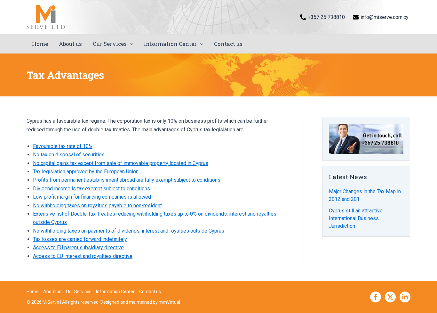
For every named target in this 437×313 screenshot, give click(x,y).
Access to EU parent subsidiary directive (78, 247)
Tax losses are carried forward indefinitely (80, 239)
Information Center (170, 43)
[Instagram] (405, 297)
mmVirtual (169, 302)
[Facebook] (375, 297)
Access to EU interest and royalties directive (82, 256)
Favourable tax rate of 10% (62, 146)
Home (40, 43)
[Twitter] (390, 297)
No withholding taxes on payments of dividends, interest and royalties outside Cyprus (128, 231)
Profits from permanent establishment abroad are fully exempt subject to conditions (126, 180)
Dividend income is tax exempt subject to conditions (91, 188)
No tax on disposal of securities (69, 155)
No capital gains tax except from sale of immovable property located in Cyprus (120, 163)
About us (70, 43)
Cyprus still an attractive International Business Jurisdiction (356, 218)
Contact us (228, 43)
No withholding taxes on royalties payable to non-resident (97, 205)
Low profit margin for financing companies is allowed (92, 197)
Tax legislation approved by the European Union (86, 172)
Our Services (110, 43)
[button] (130, 44)
